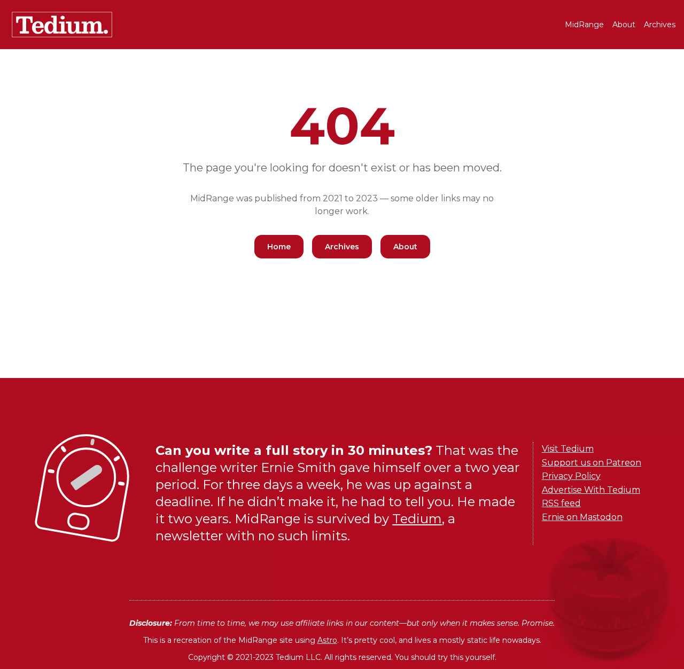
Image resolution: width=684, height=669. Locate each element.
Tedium (417, 518)
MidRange (584, 24)
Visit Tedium (568, 449)
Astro (327, 640)
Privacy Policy (571, 476)
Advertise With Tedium (591, 490)
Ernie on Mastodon (582, 517)
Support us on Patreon (591, 463)
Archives (659, 24)
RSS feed (561, 503)
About (623, 24)
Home (279, 246)
